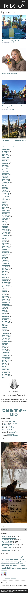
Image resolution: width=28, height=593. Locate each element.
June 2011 (4, 255)
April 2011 (4, 258)
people (3, 565)
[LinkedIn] (11, 414)
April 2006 (4, 349)
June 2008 (4, 310)
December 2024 (6, 151)
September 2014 (6, 198)
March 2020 (5, 160)
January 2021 (5, 157)
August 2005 (5, 361)
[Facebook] (11, 410)
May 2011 (4, 257)
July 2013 (4, 219)
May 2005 (4, 366)
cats (13, 557)
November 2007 (6, 319)
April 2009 (4, 294)
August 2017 (5, 171)
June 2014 (4, 202)
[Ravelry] (7, 410)
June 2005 (4, 365)
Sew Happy (12, 421)
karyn (26, 561)
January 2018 (5, 166)
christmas (16, 557)
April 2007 (4, 330)
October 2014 (5, 196)
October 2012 (5, 234)
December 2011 (6, 248)
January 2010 (5, 280)
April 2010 (4, 276)
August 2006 (5, 343)
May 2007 (4, 329)
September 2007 (6, 322)
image (15, 561)
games (22, 559)
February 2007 (5, 333)
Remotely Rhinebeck (7, 547)
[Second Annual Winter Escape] (14, 126)
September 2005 (6, 360)
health (6, 561)
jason (18, 561)
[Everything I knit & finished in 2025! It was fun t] (14, 455)
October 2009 (5, 285)
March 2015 (5, 188)
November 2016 (6, 174)
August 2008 (5, 307)
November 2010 (6, 265)
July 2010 (4, 271)
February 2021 (5, 156)
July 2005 (4, 363)
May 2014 (4, 204)
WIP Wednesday (6, 550)
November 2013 (6, 213)
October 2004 (5, 374)
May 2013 (4, 223)
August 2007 (5, 324)
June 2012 (4, 240)
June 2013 (4, 221)
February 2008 (5, 316)
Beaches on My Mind (10, 41)
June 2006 (4, 346)
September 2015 (6, 182)
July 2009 (4, 290)
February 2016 (5, 177)
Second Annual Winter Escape (14, 140)
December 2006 (6, 336)
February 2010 (5, 279)
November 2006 (6, 338)
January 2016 (5, 179)
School (24, 565)
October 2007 (5, 321)
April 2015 (4, 187)
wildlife (2, 570)
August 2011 (5, 254)
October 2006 (5, 340)
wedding (25, 568)
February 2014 (5, 209)
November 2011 (6, 249)
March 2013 (5, 226)
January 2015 (5, 191)
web (22, 568)
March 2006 (5, 351)
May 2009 (4, 293)
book (11, 557)
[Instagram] (3, 410)
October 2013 (5, 215)
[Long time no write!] (14, 59)
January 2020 (5, 163)
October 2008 (5, 304)
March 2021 (5, 154)
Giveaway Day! (14, 432)
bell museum (7, 557)
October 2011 (5, 251)
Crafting (20, 557)
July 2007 (4, 326)
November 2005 (6, 357)
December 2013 (6, 212)
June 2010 (4, 273)
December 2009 (6, 282)
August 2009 (5, 288)
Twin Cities (9, 568)
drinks (2, 559)
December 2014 (6, 193)
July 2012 (4, 238)
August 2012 (5, 237)
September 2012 (6, 235)
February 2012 (5, 244)
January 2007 (5, 335)
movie (13, 563)
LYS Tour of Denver (7, 541)
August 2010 (5, 269)
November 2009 (6, 283)
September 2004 (6, 375)
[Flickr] (24, 410)
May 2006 (4, 347)
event (8, 559)
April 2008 (4, 313)
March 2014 (5, 207)
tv (4, 568)
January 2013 (5, 229)
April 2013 (4, 224)
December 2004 (6, 371)
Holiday (9, 561)
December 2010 (6, 263)
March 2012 (5, 243)
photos (11, 565)
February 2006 (5, 352)
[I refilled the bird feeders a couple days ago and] (14, 482)
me (9, 563)
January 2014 (5, 210)
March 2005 (5, 368)
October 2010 (5, 266)
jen (20, 561)
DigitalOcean (7, 578)
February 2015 (5, 190)
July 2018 (4, 165)
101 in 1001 (2, 557)
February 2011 (5, 260)
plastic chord (17, 565)
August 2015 (5, 184)
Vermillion (16, 568)
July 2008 (4, 308)
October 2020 (5, 159)
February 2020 (5, 162)
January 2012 (5, 246)
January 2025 (5, 149)
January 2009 (5, 299)
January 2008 (5, 318)
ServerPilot (13, 578)
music (17, 563)
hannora (2, 561)
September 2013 (6, 216)
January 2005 (5, 369)
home (12, 561)
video (19, 568)
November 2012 (6, 232)
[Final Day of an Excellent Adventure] (14, 92)
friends (19, 559)
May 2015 (4, 185)
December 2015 (6, 181)
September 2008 (6, 305)
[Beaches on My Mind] (14, 27)
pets (7, 565)
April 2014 (4, 205)
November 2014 (6, 195)
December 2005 (6, 355)
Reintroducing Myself (7, 539)
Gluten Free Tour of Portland (9, 538)
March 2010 (5, 277)
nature (21, 563)
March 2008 (5, 315)
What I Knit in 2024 (6, 536)
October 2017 (5, 168)
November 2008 (6, 302)
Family (11, 559)
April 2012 (4, 241)
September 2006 (6, 341)
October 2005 (5, 358)
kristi (6, 563)
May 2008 (4, 312)
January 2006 (5, 354)
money (11, 563)
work (5, 570)
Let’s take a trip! (6, 542)
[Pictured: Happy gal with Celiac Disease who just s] (14, 509)
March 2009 (5, 296)
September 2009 (6, 287)
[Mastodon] (20, 410)
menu (24, 1)
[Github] (16, 414)
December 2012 (6, 230)
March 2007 (5, 332)
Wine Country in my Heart (8, 544)
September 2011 (6, 252)
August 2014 (5, 199)
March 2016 (5, 176)
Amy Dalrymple (23, 590)
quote (21, 565)
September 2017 (6, 170)
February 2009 (5, 297)
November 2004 (6, 372)
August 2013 (5, 218)
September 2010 (6, 268)
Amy (13, 42)
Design (24, 557)
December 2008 (6, 301)
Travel (2, 568)
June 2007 (4, 327)
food (15, 559)
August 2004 (5, 377)
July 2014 (4, 201)
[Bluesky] (16, 410)
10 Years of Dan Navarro (8, 549)
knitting (3, 563)
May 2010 (4, 274)
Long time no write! (10, 73)
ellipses (5, 559)
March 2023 (5, 152)
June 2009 (4, 291)
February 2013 (5, 227)
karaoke (23, 561)
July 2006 (4, 344)
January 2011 (5, 262)
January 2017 (5, 173)
